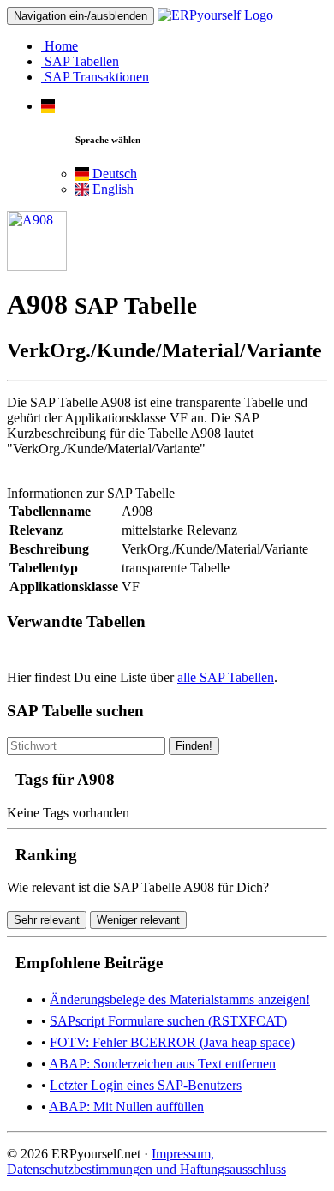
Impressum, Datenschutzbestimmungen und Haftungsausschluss (146, 1161)
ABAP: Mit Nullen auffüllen (126, 1106)
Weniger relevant (138, 919)
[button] (48, 106)
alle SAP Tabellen (225, 677)
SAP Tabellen (80, 61)
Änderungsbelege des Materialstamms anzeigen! (180, 999)
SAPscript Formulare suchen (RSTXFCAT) (168, 1021)
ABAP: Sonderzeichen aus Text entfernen (162, 1063)
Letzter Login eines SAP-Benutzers (146, 1085)
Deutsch (113, 173)
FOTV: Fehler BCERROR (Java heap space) (172, 1042)
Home (59, 46)
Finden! (194, 745)
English (111, 189)
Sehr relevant (47, 919)
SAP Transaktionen (95, 76)
